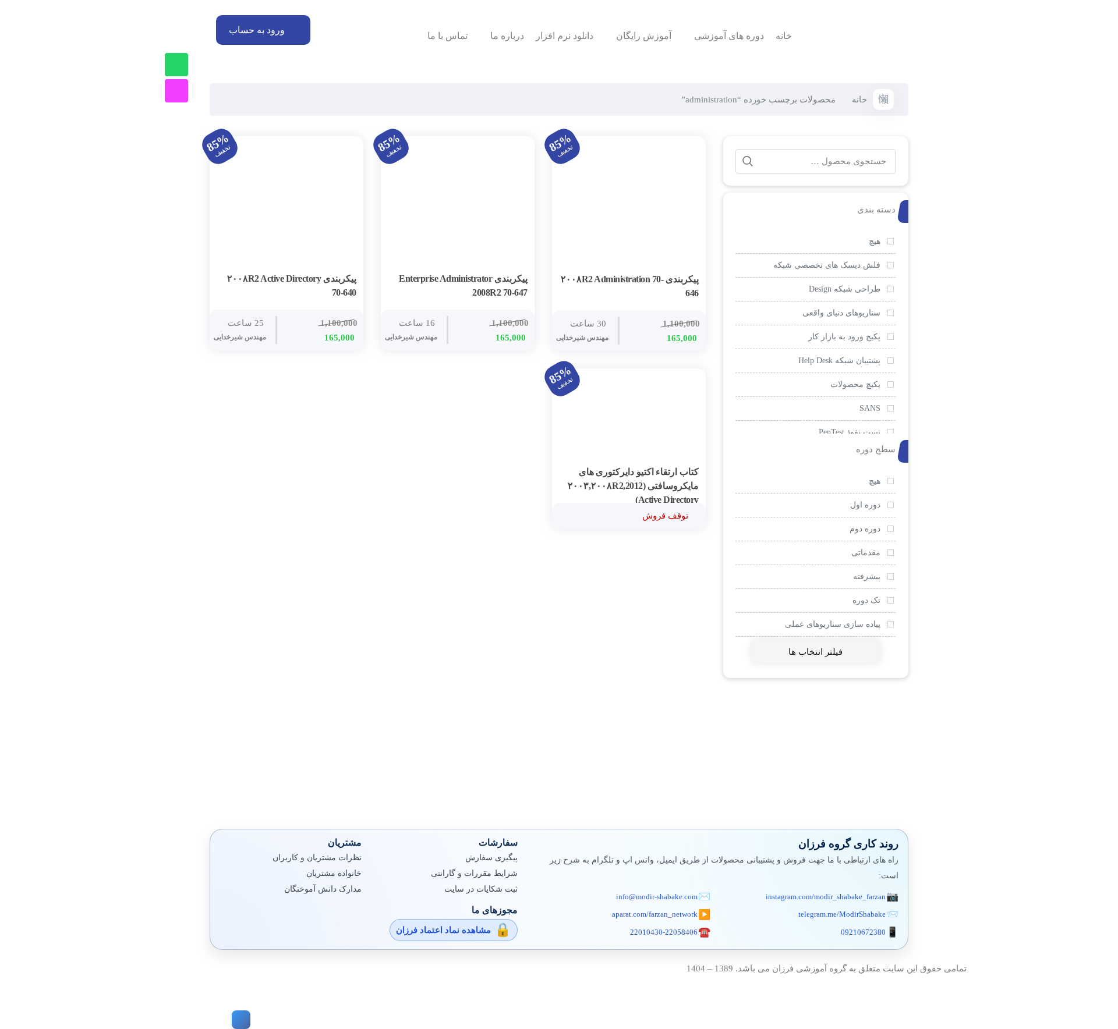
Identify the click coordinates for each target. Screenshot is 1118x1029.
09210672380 (863, 932)
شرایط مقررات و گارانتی (474, 873)
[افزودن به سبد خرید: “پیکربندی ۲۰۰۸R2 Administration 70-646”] (687, 280)
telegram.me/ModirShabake (842, 914)
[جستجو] (747, 161)
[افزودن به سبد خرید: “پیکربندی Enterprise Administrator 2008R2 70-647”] (516, 279)
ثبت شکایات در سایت (481, 889)
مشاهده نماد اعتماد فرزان (443, 930)
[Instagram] (176, 90)
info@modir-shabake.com (657, 896)
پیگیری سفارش (491, 857)
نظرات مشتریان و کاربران (317, 857)
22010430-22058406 (664, 932)
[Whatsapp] (176, 64)
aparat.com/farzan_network (655, 914)
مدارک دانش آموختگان (323, 889)
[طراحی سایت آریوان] (238, 1019)
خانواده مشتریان (334, 873)
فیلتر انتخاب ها (815, 652)
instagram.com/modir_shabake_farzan (826, 896)
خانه (859, 99)
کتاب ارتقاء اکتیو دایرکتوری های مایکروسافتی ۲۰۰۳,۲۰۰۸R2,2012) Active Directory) (633, 486)
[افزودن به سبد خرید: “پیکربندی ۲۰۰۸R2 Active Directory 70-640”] (344, 279)
